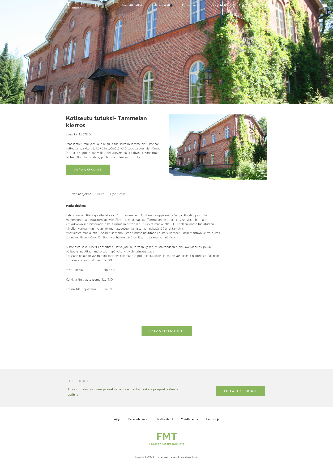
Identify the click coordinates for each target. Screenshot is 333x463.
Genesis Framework (170, 456)
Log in (195, 456)
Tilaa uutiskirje (241, 391)
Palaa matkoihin (166, 330)
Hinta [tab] (100, 194)
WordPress (186, 456)
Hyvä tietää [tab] (118, 194)
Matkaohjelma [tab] (81, 194)
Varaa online (88, 169)
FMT (155, 456)
